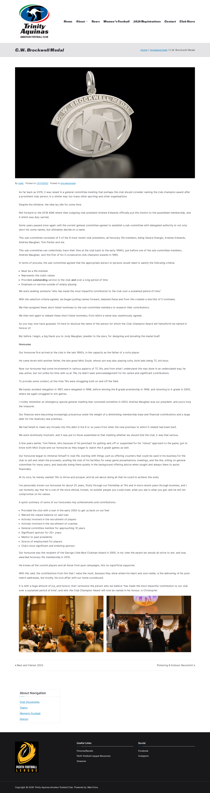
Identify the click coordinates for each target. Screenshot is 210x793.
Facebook (143, 750)
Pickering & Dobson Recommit (175, 665)
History (24, 719)
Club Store (187, 21)
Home (68, 21)
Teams (24, 707)
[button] (86, 21)
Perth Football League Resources (94, 756)
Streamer (81, 761)
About (80, 21)
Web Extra (92, 787)
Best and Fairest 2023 (30, 665)
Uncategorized (68, 183)
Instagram (143, 756)
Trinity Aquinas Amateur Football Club (54, 787)
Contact (170, 21)
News (95, 21)
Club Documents (30, 702)
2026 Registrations (147, 21)
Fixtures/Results (85, 750)
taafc (21, 183)
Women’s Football (116, 21)
